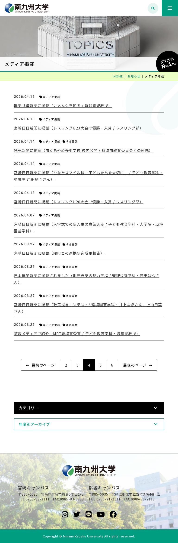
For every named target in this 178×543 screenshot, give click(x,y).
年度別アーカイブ (34, 424)
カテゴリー (28, 407)
